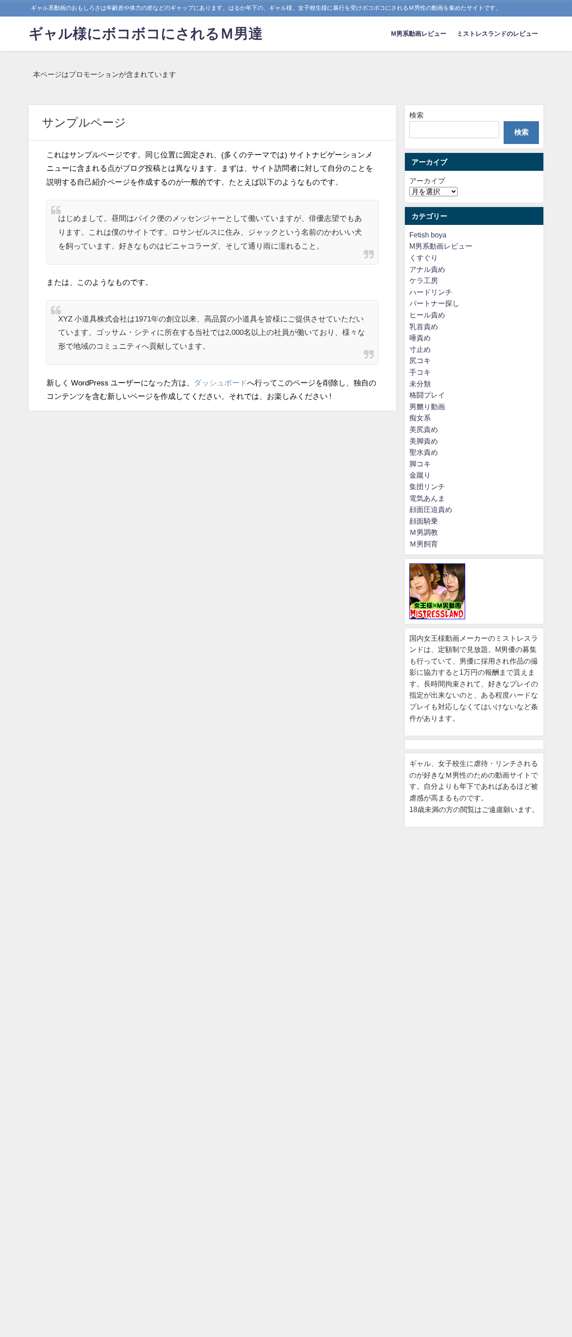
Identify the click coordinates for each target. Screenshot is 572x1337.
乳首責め (423, 326)
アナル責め (427, 269)
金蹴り (420, 474)
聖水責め (423, 452)
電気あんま (427, 498)
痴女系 (420, 417)
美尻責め (423, 429)
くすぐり (423, 257)
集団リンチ (427, 486)
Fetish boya (427, 234)
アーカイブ (427, 180)
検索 (416, 114)
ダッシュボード (220, 382)
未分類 (420, 383)
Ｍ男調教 (423, 532)
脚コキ (420, 463)
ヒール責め (427, 314)
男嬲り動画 (427, 406)
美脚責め (423, 440)
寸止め (420, 349)
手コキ (420, 372)
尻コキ (420, 360)
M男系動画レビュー (418, 33)
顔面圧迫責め (430, 509)
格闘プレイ (427, 394)
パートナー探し (434, 303)
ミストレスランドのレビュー (497, 33)
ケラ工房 (423, 280)
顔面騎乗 (423, 521)
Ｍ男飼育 (423, 543)
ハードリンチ (430, 292)
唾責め (420, 337)
